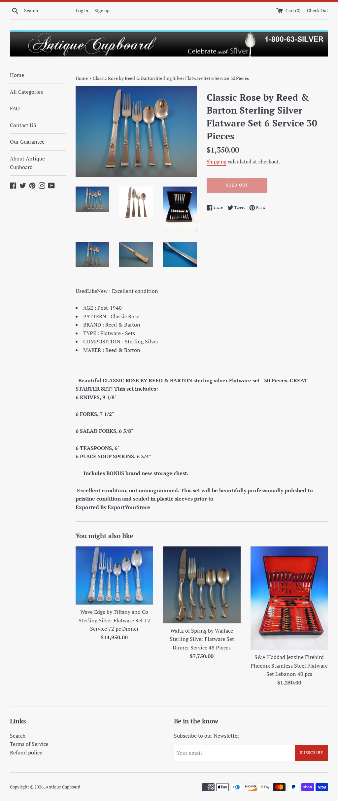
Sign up (102, 10)
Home (17, 75)
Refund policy (26, 752)
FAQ (15, 108)
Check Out (317, 10)
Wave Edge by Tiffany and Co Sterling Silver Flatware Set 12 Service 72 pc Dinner (114, 620)
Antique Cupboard (63, 787)
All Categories (26, 91)
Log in (82, 10)
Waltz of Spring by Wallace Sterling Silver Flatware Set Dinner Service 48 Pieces (202, 639)
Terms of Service (29, 744)
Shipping (216, 161)
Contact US (23, 125)
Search (17, 735)
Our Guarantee (27, 141)
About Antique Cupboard (27, 163)
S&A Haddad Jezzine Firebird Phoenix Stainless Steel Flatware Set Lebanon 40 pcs (289, 665)
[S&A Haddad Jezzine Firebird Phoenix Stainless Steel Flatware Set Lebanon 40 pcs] (289, 598)
